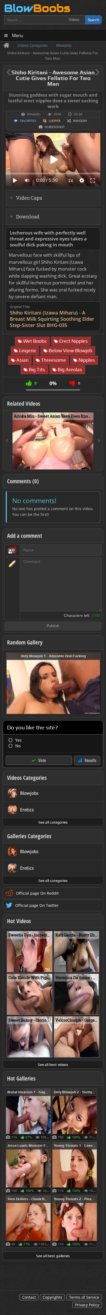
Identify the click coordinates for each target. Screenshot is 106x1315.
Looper (54, 121)
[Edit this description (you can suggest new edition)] (95, 233)
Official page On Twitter (37, 905)
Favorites (28, 121)
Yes (18, 740)
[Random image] (48, 1114)
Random (80, 121)
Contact (29, 1297)
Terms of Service (84, 1297)
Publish (53, 626)
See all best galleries (53, 1256)
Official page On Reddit (37, 893)
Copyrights (52, 1297)
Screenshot (55, 127)
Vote (42, 760)
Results (90, 760)
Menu (17, 35)
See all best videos (53, 1064)
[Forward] (99, 441)
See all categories (53, 822)
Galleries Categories (29, 836)
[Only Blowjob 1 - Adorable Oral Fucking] (53, 682)
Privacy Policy (87, 1304)
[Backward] (7, 441)
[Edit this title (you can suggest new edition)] (89, 72)
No (18, 746)
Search (93, 19)
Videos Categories (27, 778)
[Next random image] (96, 683)
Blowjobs (34, 114)
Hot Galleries (21, 1078)
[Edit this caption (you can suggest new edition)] (98, 95)
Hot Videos (19, 921)
